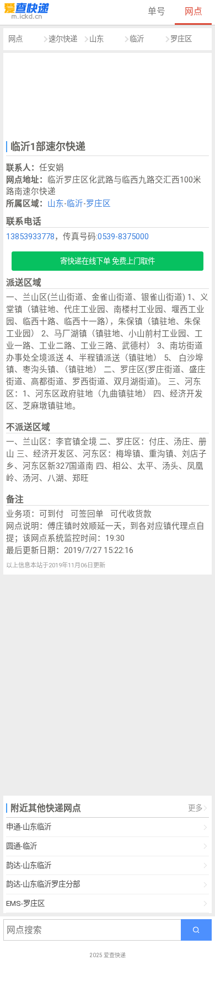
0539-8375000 (123, 237)
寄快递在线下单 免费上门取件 (107, 261)
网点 (193, 11)
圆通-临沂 (21, 846)
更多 (195, 808)
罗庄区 (181, 39)
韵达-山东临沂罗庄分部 (43, 884)
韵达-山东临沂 (28, 865)
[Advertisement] (107, 95)
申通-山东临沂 (28, 827)
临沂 (137, 39)
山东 (96, 39)
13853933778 (30, 237)
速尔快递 (63, 39)
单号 (156, 11)
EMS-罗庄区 (25, 903)
